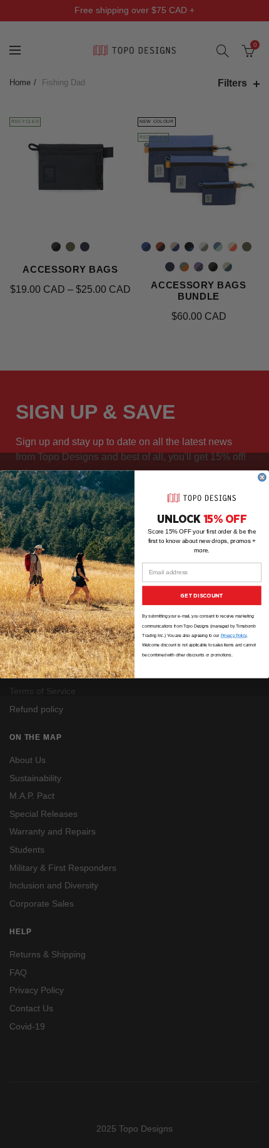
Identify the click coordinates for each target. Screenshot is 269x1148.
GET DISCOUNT (201, 595)
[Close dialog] (262, 477)
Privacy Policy (234, 635)
